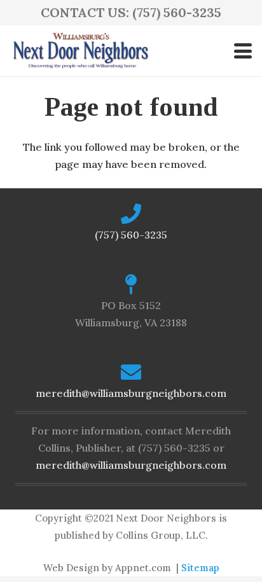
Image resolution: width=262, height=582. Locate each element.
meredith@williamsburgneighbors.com (131, 393)
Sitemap (200, 568)
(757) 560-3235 (131, 234)
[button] (243, 51)
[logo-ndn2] (80, 51)
